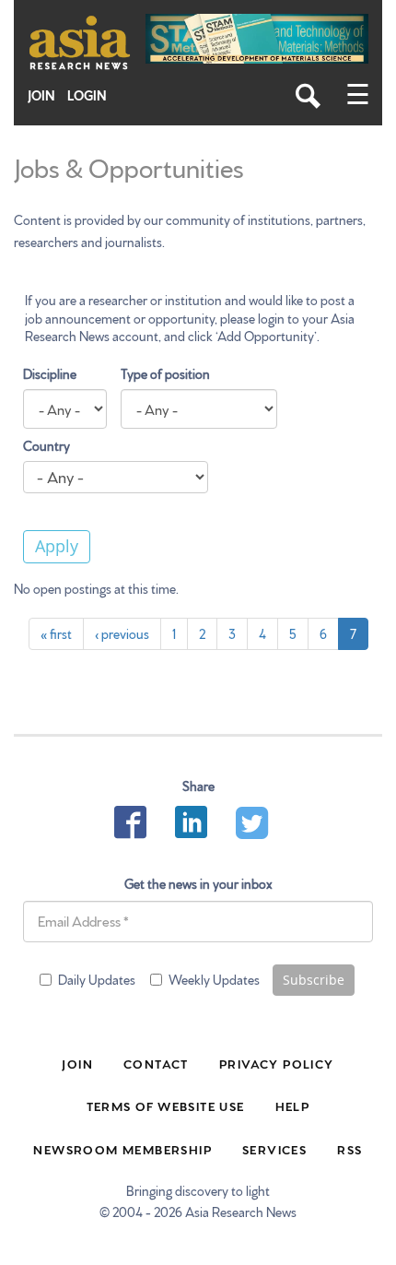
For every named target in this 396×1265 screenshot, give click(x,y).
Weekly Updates (214, 979)
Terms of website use (166, 1105)
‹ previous (122, 633)
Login (87, 95)
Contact (156, 1063)
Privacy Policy (276, 1063)
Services (274, 1148)
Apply (56, 546)
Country (46, 445)
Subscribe (313, 979)
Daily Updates (96, 979)
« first (56, 633)
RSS (349, 1148)
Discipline (49, 373)
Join (41, 95)
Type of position (165, 373)
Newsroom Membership (122, 1148)
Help (292, 1105)
